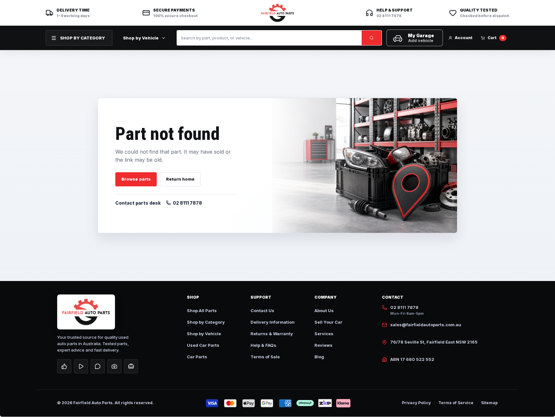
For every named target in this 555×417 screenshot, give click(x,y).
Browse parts (136, 179)
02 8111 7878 (187, 203)
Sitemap (489, 402)
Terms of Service (455, 402)
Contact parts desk (138, 203)
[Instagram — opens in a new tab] (114, 366)
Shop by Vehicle (141, 37)
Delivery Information (273, 322)
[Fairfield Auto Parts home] (277, 12)
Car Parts (197, 356)
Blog (319, 356)
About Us (324, 310)
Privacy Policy (416, 402)
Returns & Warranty (272, 333)
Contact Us (262, 310)
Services (323, 333)
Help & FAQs (263, 345)
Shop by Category (206, 322)
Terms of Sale (265, 356)
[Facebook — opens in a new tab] (64, 366)
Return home (180, 179)
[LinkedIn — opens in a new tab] (131, 366)
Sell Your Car (328, 322)
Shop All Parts (202, 310)
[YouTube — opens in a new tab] (81, 366)
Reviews (323, 345)
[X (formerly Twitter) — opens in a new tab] (98, 366)
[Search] (372, 37)
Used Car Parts (203, 345)
